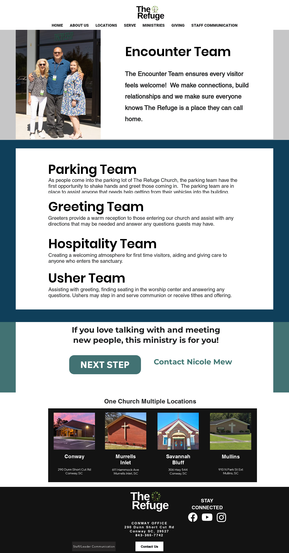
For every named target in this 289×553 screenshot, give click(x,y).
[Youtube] (207, 517)
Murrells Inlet (126, 459)
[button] (79, 25)
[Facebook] (193, 517)
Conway (74, 456)
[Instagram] (221, 517)
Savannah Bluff (178, 459)
